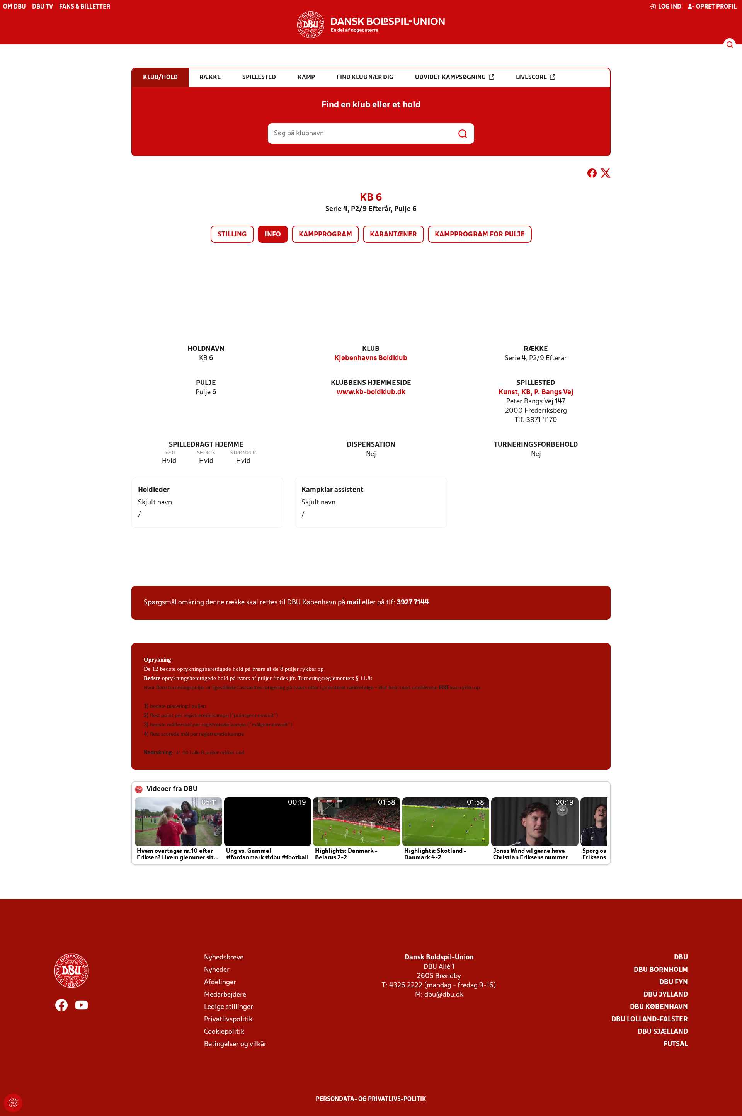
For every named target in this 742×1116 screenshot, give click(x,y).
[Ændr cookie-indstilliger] (13, 1103)
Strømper (243, 453)
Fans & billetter (84, 7)
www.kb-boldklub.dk (371, 392)
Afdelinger (220, 982)
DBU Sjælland (663, 1032)
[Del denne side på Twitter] (606, 174)
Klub (371, 349)
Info (273, 234)
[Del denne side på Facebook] (592, 174)
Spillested (536, 383)
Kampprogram (325, 234)
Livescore (531, 77)
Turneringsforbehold (536, 445)
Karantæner (393, 234)
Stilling (232, 234)
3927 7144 (413, 602)
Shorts (206, 453)
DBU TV (42, 7)
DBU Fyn (673, 982)
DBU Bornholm (661, 970)
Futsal (676, 1044)
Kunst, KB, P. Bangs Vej (536, 392)
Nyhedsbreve (223, 957)
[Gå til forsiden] (371, 24)
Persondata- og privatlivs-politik (371, 1099)
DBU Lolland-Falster (649, 1019)
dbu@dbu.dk (443, 995)
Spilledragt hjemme (206, 445)
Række (536, 349)
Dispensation (371, 445)
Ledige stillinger (228, 1007)
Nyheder (217, 970)
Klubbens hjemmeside (371, 383)
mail (354, 602)
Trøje (169, 453)
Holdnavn (206, 349)
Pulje (206, 383)
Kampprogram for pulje (480, 234)
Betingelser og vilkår (235, 1044)
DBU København (659, 1007)
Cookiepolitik (224, 1032)
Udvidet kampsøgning (450, 77)
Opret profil (716, 7)
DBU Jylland (665, 995)
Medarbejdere (225, 995)
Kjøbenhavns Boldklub (370, 358)
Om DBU (14, 7)
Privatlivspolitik (228, 1019)
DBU (681, 957)
